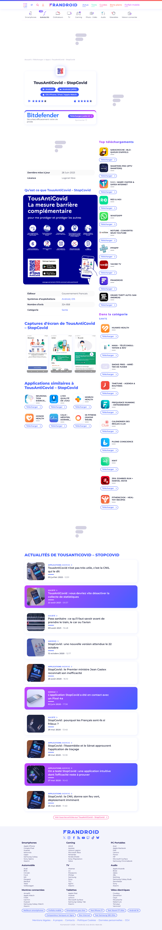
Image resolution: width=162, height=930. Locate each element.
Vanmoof (116, 906)
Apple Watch (29, 895)
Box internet (84, 915)
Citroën (27, 873)
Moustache (117, 900)
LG (69, 871)
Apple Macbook (119, 848)
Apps (47, 60)
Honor (115, 855)
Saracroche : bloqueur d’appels (120, 151)
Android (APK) (69, 89)
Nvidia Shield (73, 857)
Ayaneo (71, 848)
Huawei (27, 850)
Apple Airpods (119, 869)
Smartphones (29, 842)
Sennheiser (117, 881)
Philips (71, 875)
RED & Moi (115, 199)
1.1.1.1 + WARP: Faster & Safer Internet (122, 183)
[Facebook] (74, 838)
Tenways (116, 904)
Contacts (70, 920)
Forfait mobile (132, 5)
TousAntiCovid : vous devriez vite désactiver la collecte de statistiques (78, 595)
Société (52, 590)
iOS (73, 299)
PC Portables (118, 842)
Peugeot (27, 879)
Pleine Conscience (122, 442)
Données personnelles (110, 920)
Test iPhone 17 (96, 910)
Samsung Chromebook (122, 861)
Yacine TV (115, 264)
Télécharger (38, 60)
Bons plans (116, 5)
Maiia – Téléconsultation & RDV (123, 346)
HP (114, 857)
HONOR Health (40, 417)
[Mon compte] (43, 4)
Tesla (26, 884)
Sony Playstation (75, 859)
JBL (114, 875)
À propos (58, 920)
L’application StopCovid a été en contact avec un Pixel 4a (78, 696)
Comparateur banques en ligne (60, 915)
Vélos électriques (120, 890)
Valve (70, 861)
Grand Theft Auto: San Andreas (123, 296)
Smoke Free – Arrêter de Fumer (122, 365)
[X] (64, 838)
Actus (85, 5)
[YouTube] (83, 838)
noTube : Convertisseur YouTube (121, 231)
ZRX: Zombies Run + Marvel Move (122, 479)
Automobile (28, 865)
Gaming (70, 842)
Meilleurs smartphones (33, 910)
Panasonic (72, 873)
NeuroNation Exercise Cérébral (41, 399)
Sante (65, 310)
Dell (114, 850)
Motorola (27, 852)
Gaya (115, 898)
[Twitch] (88, 838)
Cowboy (116, 893)
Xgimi (70, 884)
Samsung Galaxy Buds (122, 879)
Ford (26, 875)
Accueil (28, 60)
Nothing (116, 877)
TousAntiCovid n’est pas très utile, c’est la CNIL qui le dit (79, 569)
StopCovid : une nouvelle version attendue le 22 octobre (80, 645)
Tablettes (71, 890)
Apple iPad (72, 893)
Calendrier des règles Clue (121, 422)
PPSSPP (114, 248)
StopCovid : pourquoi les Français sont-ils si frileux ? (76, 722)
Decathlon (117, 895)
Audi (26, 869)
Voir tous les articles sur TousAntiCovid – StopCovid (79, 817)
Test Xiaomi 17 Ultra (116, 910)
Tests (94, 5)
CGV (127, 920)
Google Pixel (29, 848)
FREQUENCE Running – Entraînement (123, 403)
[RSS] (79, 838)
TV (67, 865)
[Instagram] (69, 838)
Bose (115, 871)
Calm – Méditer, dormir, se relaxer (65, 420)
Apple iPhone (29, 846)
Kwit (114, 461)
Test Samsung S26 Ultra (105, 915)
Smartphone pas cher (75, 910)
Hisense (71, 869)
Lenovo (116, 852)
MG (25, 877)
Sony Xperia (29, 859)
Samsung (72, 877)
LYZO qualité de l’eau (65, 398)
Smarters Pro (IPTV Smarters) (121, 167)
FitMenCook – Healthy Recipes (123, 498)
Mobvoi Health (89, 398)
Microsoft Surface (120, 859)
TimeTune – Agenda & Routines (123, 384)
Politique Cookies (86, 920)
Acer (115, 846)
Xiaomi (27, 861)
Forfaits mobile (54, 910)
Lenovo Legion (74, 850)
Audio (114, 865)
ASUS (70, 846)
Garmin (27, 900)
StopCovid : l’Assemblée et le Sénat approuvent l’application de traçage (79, 747)
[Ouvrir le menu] (25, 5)
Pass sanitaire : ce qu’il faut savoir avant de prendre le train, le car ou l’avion (76, 620)
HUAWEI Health (120, 328)
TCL (69, 881)
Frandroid (116, 280)
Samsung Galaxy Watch (34, 904)
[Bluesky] (98, 838)
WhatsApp (116, 216)
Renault (27, 881)
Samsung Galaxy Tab (77, 902)
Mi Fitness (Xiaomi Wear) (90, 417)
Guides (103, 5)
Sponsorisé (80, 120)
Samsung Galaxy (31, 857)
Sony (70, 879)
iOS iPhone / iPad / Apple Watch (61, 94)
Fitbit (26, 898)
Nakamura (117, 902)
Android (49, 89)
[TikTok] (93, 838)
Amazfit (27, 893)
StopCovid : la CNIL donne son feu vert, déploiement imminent (74, 798)
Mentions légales (41, 920)
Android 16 (134, 910)
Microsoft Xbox (74, 852)
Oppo (26, 855)
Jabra (115, 873)
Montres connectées (33, 890)
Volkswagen (29, 886)
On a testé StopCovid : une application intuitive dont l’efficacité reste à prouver (79, 772)
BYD (25, 871)
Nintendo (72, 855)
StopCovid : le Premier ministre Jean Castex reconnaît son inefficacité (77, 671)
